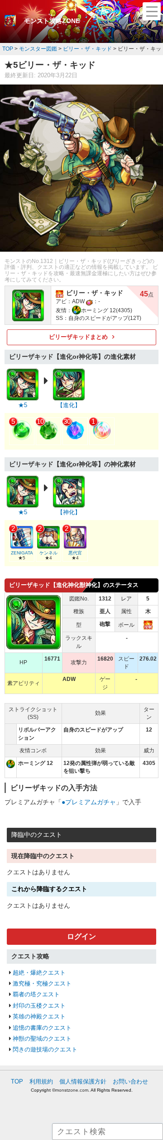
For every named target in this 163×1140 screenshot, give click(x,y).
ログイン (81, 936)
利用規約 (41, 1081)
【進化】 (69, 405)
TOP (17, 1081)
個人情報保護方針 (82, 1081)
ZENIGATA (22, 552)
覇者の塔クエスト (36, 994)
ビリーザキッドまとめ (78, 336)
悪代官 (75, 552)
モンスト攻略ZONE (52, 20)
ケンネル (48, 552)
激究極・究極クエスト (42, 983)
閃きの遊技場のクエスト (45, 1049)
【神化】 (69, 512)
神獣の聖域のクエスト (42, 1038)
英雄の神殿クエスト (39, 1016)
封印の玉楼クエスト (39, 1005)
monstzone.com (71, 1090)
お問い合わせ (130, 1081)
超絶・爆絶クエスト (39, 972)
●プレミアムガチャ (89, 802)
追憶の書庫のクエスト (42, 1027)
